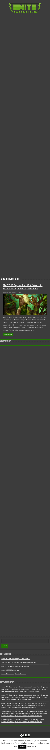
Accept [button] (22, 747)
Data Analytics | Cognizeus (10, 719)
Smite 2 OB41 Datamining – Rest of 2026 (15, 659)
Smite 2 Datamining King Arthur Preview (15, 666)
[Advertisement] (25, 41)
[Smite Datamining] (25, 8)
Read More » (8, 334)
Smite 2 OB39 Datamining (10, 670)
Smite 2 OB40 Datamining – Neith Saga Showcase (18, 662)
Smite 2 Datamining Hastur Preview (13, 674)
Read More (31, 746)
